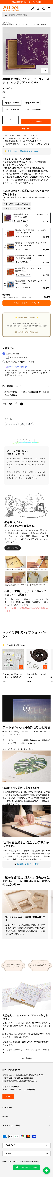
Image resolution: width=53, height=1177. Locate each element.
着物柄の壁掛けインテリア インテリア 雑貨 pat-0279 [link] (31, 269)
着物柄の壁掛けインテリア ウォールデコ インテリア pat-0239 (24, 24)
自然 (30, 424)
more (8, 1096)
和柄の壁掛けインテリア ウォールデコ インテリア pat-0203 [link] (31, 256)
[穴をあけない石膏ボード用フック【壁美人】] (13, 659)
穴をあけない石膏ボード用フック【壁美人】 (12, 675)
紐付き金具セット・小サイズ (36, 675)
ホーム (4, 22)
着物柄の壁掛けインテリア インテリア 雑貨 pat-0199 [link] (31, 282)
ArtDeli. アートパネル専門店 (17, 1161)
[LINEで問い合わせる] (46, 1170)
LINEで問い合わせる (28, 1167)
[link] (7, 218)
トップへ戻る (26, 1058)
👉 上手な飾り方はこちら (13, 645)
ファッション (11, 424)
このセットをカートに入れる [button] (26, 303)
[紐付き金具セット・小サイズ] (37, 659)
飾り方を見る (12, 548)
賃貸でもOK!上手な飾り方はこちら (22, 151)
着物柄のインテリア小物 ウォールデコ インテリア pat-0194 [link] (31, 244)
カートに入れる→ (35, 121)
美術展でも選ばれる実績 (28, 864)
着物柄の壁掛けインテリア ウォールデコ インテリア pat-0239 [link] (30, 215)
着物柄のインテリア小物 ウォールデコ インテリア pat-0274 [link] (31, 231)
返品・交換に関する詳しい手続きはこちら (26, 332)
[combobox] (26, 14)
